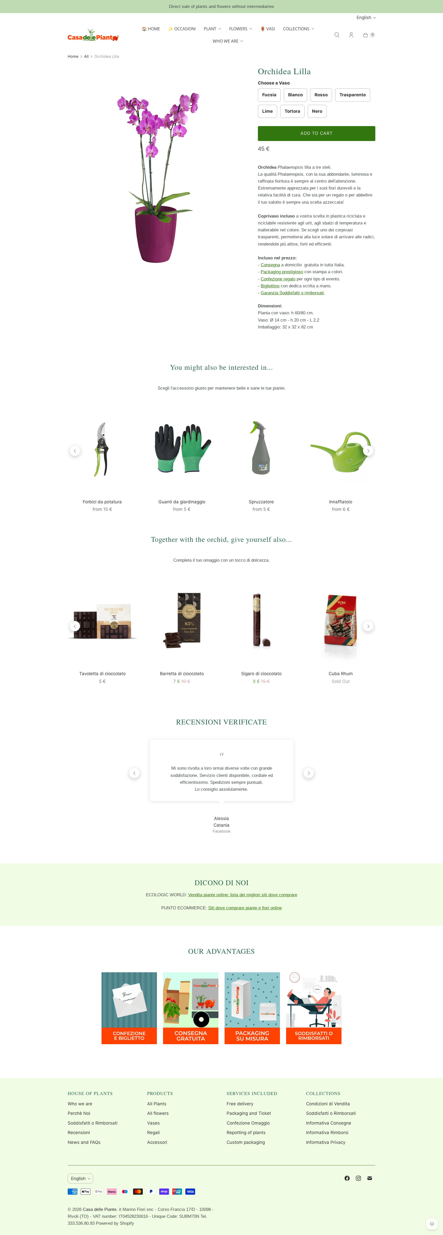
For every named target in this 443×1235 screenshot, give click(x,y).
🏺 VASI (267, 29)
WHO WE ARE (225, 41)
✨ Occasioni (182, 29)
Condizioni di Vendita (328, 1103)
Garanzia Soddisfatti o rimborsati (292, 292)
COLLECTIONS (296, 29)
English (364, 17)
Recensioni (79, 1132)
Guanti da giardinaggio (181, 501)
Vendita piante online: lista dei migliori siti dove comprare (242, 894)
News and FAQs (84, 1142)
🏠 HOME (151, 29)
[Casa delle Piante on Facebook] (347, 1178)
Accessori (157, 1142)
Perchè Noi (79, 1113)
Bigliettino (270, 286)
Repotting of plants (246, 1132)
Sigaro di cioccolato (261, 673)
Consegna (270, 264)
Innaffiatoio (340, 501)
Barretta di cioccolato (182, 673)
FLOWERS (238, 29)
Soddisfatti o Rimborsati (92, 1123)
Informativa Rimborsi (327, 1132)
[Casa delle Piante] (93, 34)
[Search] (337, 35)
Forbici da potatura (102, 501)
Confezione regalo (278, 279)
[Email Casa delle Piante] (369, 1178)
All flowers (158, 1113)
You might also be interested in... (221, 367)
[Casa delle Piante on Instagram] (358, 1178)
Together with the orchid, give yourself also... (221, 539)
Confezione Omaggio (248, 1123)
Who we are (80, 1103)
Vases (153, 1123)
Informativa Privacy (325, 1142)
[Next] (368, 451)
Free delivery (240, 1103)
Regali (153, 1132)
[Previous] (75, 451)
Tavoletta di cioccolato (102, 673)
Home (73, 56)
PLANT (210, 29)
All (86, 56)
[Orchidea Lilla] (156, 182)
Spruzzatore (261, 501)
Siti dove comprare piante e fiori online (245, 908)
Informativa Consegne (328, 1123)
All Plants (156, 1103)
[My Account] (351, 35)
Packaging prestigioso (282, 271)
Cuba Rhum (341, 673)
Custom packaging (246, 1142)
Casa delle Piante (99, 1209)
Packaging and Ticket (249, 1113)
